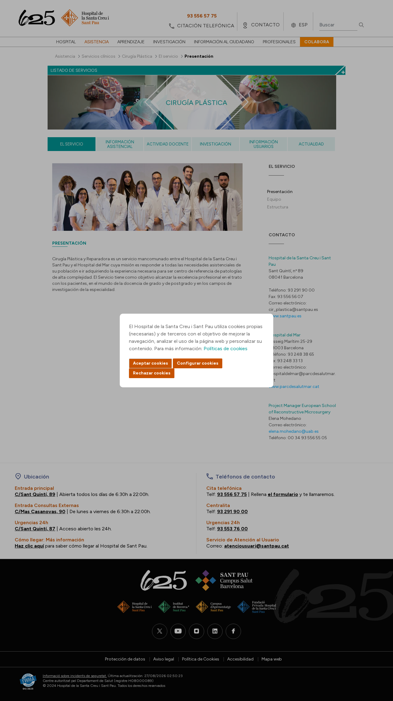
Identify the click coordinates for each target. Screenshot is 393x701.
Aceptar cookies (150, 363)
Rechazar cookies (151, 373)
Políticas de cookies (225, 348)
